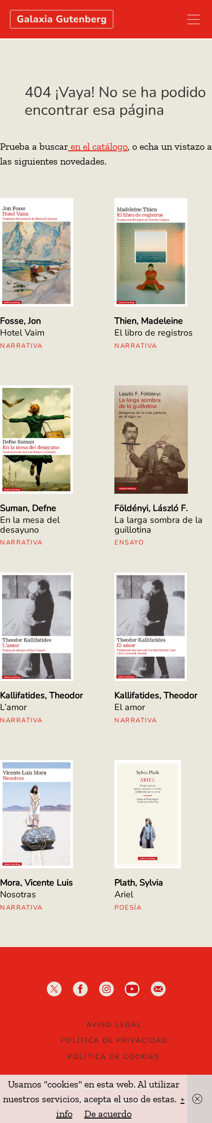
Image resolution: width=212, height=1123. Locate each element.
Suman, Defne (28, 508)
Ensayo (129, 542)
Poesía (127, 907)
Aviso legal (114, 1024)
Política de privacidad (114, 1040)
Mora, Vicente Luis (36, 882)
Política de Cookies (114, 1056)
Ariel (123, 894)
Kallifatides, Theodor (41, 695)
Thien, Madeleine (148, 321)
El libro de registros (153, 333)
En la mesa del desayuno (30, 525)
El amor (129, 707)
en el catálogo (98, 146)
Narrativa (21, 345)
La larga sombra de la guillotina (158, 525)
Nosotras (18, 894)
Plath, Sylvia (138, 882)
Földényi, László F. (151, 508)
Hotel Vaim (22, 333)
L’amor (13, 707)
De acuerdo (108, 1114)
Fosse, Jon (20, 321)
